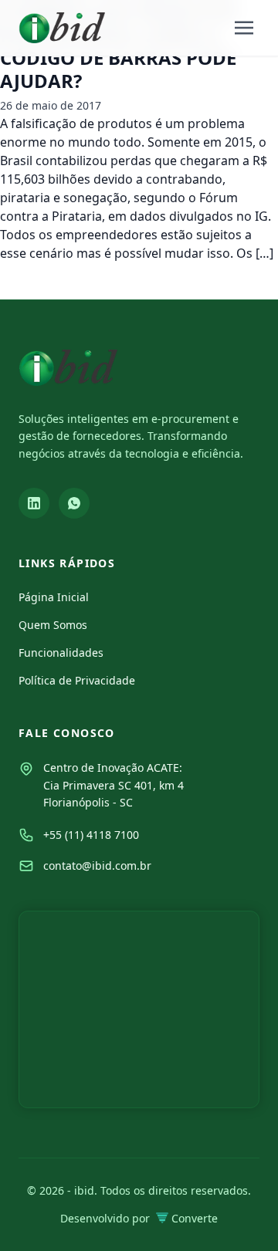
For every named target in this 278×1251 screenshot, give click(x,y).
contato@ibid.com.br (97, 865)
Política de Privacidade (77, 680)
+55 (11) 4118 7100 (91, 834)
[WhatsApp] (74, 503)
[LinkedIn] (34, 503)
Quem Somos (53, 624)
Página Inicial (54, 597)
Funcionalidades (61, 652)
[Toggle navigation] (244, 27)
